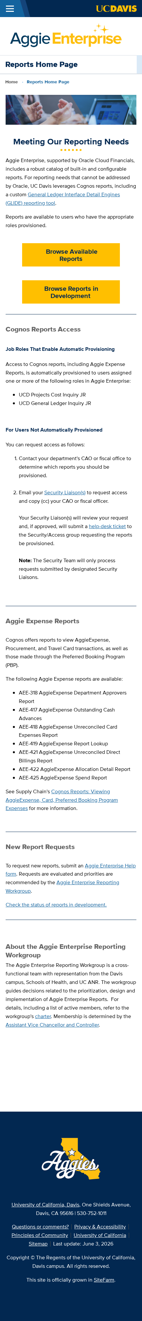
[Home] (64, 35)
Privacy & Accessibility (100, 1226)
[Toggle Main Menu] (10, 8)
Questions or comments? (40, 1226)
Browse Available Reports (70, 255)
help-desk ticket (107, 526)
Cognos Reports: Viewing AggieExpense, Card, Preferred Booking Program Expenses (62, 800)
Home (11, 81)
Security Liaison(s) (65, 492)
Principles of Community (40, 1235)
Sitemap (38, 1243)
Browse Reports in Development (70, 292)
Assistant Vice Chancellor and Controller (52, 1025)
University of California (100, 1235)
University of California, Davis (45, 1204)
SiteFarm (104, 1280)
